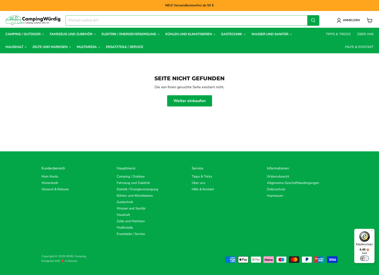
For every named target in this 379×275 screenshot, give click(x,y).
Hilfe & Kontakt (359, 47)
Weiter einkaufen (189, 100)
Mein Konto (49, 176)
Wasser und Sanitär (270, 34)
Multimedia (87, 47)
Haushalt (14, 47)
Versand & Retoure (55, 189)
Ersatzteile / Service (124, 47)
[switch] (364, 258)
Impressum (275, 195)
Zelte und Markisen (50, 47)
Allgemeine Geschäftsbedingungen (293, 183)
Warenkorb (49, 183)
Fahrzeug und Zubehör (71, 34)
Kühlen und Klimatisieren (189, 34)
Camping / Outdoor (23, 34)
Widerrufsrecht (278, 176)
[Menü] (372, 231)
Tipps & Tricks (338, 34)
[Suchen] (313, 20)
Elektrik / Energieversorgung (129, 34)
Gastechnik (232, 34)
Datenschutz (276, 189)
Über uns (365, 34)
